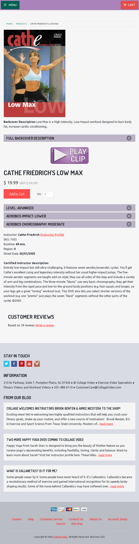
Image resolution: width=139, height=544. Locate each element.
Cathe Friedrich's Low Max (44, 24)
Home (9, 24)
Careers (17, 519)
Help (31, 519)
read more (106, 423)
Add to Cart (16, 193)
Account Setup (117, 519)
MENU (12, 5)
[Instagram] (37, 364)
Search (60, 523)
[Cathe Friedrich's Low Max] (35, 73)
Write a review (44, 325)
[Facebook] (14, 364)
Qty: (39, 194)
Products (21, 24)
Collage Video (60, 536)
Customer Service (51, 519)
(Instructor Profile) (52, 234)
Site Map (77, 523)
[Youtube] (29, 364)
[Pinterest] (22, 364)
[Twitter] (6, 364)
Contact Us (76, 519)
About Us (96, 519)
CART (131, 5)
